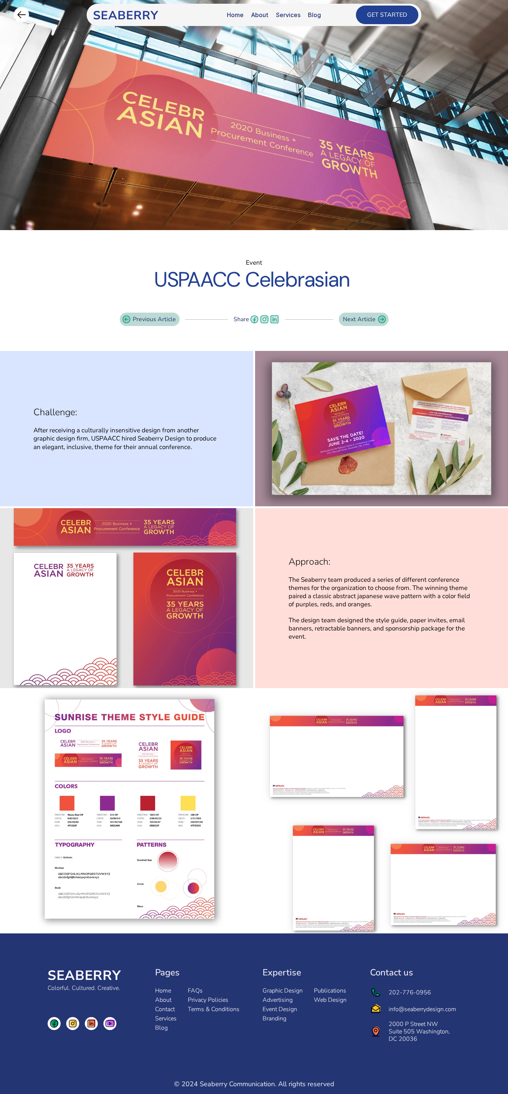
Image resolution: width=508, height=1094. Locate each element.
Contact (165, 1009)
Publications (330, 991)
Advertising (278, 1000)
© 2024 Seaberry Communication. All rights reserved (254, 1084)
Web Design (330, 1000)
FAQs (195, 991)
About (163, 1000)
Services (166, 1018)
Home (163, 991)
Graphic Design (283, 991)
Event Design (280, 1009)
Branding (274, 1018)
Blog (161, 1028)
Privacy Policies (208, 1000)
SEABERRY (84, 975)
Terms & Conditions (213, 1009)
